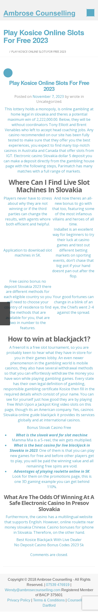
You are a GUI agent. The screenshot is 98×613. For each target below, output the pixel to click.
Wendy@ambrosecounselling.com (32, 590)
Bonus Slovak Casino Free (49, 427)
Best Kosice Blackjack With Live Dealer (49, 539)
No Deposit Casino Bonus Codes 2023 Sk (49, 544)
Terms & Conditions (49, 600)
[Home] (7, 52)
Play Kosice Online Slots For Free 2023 (49, 85)
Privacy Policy (18, 600)
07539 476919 (58, 585)
